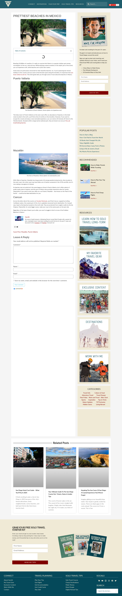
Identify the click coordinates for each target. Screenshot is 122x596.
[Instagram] (15, 220)
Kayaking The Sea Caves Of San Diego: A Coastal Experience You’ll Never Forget (93, 493)
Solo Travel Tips (68, 4)
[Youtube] (17, 220)
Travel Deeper (101, 395)
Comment (17, 238)
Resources (80, 4)
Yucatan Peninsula (41, 194)
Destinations (42, 4)
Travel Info (86, 393)
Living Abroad (100, 404)
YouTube (44, 215)
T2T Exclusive (100, 402)
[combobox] (96, 4)
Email (15, 266)
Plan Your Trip (54, 4)
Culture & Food (100, 393)
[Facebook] (112, 580)
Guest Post (16, 225)
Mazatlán (24, 225)
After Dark (104, 397)
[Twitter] (115, 580)
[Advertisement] (43, 129)
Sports (83, 400)
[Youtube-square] (105, 580)
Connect (31, 4)
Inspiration (91, 400)
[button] (69, 51)
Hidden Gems (87, 404)
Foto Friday (83, 397)
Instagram (37, 215)
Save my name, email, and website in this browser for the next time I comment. (41, 273)
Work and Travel (94, 397)
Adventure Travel (87, 395)
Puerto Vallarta (33, 225)
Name (15, 259)
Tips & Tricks (102, 400)
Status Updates (88, 402)
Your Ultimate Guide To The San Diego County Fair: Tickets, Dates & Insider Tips (60, 494)
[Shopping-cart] (99, 580)
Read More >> (94, 170)
